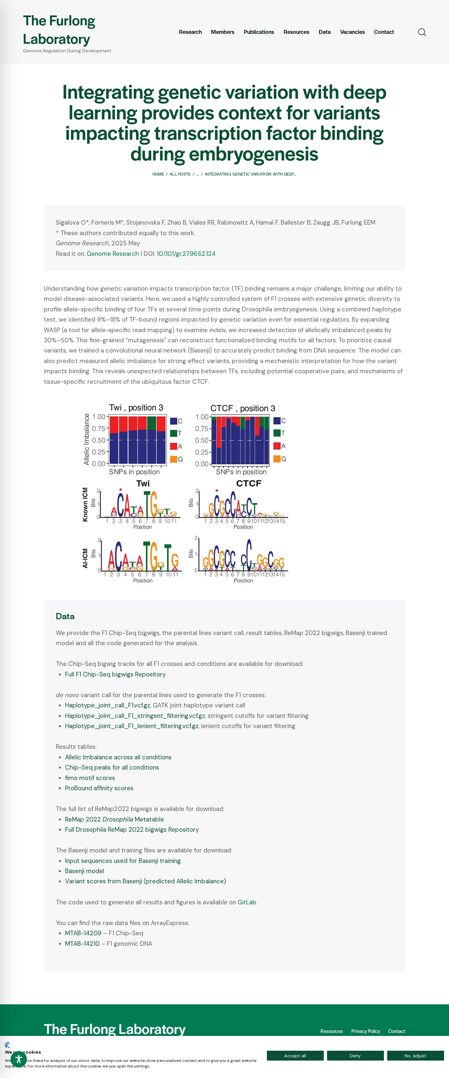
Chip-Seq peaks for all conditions (112, 767)
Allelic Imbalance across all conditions (118, 757)
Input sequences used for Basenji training (123, 861)
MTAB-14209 (83, 933)
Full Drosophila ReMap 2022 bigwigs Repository (132, 829)
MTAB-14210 (82, 944)
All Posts (180, 174)
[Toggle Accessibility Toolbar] (19, 1059)
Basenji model (84, 871)
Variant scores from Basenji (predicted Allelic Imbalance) (145, 881)
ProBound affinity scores (99, 788)
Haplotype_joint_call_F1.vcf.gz (107, 705)
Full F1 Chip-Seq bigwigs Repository (115, 674)
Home (158, 174)
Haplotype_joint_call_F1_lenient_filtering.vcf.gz (132, 726)
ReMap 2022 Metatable (114, 819)
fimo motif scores (90, 778)
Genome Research (113, 254)
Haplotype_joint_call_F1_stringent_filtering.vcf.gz (135, 716)
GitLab (247, 902)
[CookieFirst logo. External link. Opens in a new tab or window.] (7, 1045)
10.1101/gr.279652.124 (186, 254)
